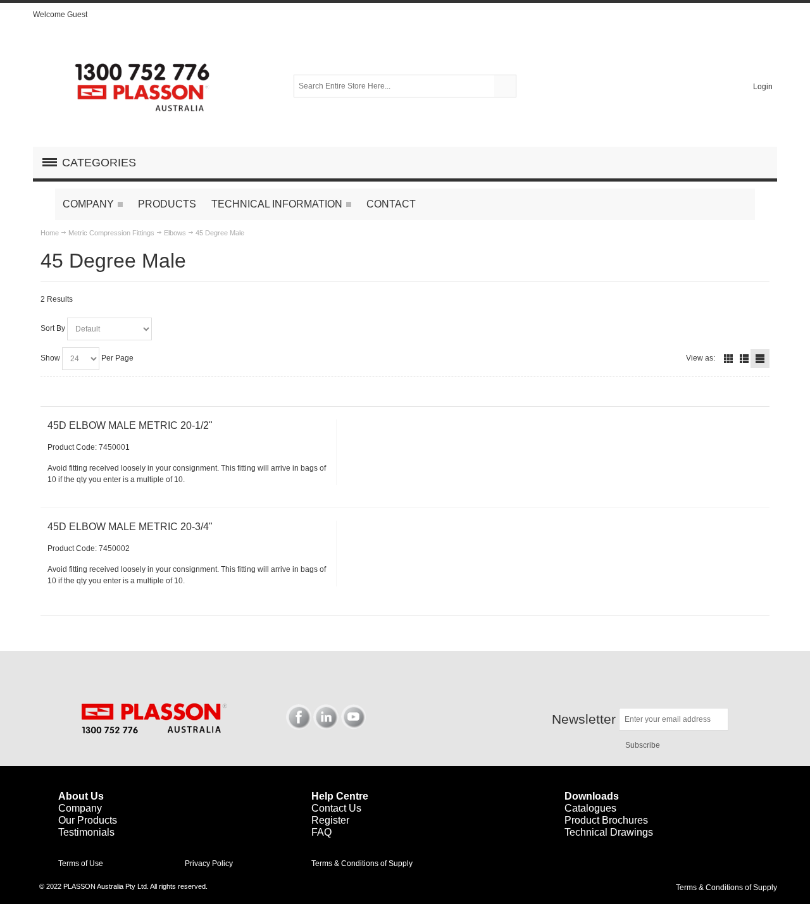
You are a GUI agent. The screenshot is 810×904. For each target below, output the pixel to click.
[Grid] (728, 358)
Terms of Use (80, 863)
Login (763, 86)
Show (50, 358)
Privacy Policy (209, 863)
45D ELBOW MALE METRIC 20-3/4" (130, 526)
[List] (744, 358)
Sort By (52, 328)
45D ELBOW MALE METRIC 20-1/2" (130, 425)
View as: (700, 358)
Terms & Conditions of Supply (362, 863)
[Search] (505, 86)
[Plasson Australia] (143, 86)
